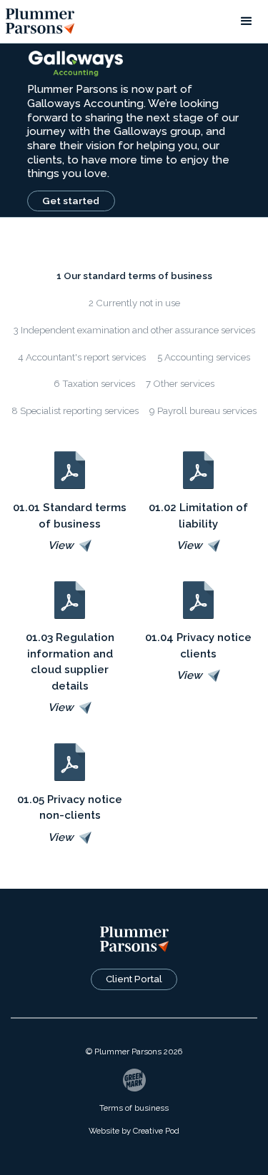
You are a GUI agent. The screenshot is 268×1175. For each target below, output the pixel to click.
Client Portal (134, 979)
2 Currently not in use (134, 303)
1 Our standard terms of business (134, 276)
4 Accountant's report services (82, 357)
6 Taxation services (94, 383)
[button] (246, 21)
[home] (40, 21)
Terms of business (134, 1108)
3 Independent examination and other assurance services (134, 330)
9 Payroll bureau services (203, 410)
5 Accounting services (203, 357)
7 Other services (180, 383)
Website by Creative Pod (134, 1131)
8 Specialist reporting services (75, 410)
